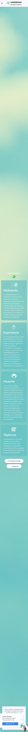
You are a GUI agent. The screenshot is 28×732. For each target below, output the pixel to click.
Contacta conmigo (15, 461)
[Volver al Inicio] (14, 3)
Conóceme (15, 466)
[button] (2, 3)
